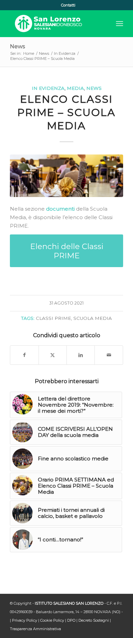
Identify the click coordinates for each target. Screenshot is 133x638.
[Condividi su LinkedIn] (80, 355)
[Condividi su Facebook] (24, 355)
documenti (60, 209)
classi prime (53, 318)
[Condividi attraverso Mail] (108, 355)
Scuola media (92, 318)
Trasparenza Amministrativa (35, 628)
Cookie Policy (52, 620)
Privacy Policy (24, 620)
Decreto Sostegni (93, 620)
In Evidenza (48, 88)
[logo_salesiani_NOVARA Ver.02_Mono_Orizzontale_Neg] (55, 23)
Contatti (68, 5)
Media (75, 88)
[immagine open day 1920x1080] (66, 175)
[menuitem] (68, 5)
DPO (71, 620)
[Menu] (119, 23)
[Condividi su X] (52, 355)
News (17, 46)
